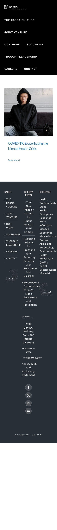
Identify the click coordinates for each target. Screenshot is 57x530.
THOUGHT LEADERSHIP (11, 243)
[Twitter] (28, 395)
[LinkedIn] (28, 411)
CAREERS (11, 251)
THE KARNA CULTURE (11, 203)
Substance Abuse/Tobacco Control (46, 236)
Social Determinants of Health (46, 269)
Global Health (43, 208)
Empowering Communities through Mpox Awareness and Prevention (29, 293)
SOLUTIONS (11, 234)
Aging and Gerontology (46, 245)
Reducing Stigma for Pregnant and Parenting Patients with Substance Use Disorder (29, 257)
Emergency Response (46, 216)
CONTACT (11, 258)
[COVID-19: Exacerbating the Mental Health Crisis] (28, 112)
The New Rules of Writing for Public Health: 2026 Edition (29, 217)
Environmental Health (46, 253)
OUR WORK (10, 225)
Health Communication (46, 201)
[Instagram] (28, 403)
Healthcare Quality (46, 260)
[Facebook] (28, 387)
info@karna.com (32, 357)
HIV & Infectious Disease (45, 225)
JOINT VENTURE (11, 215)
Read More (13, 160)
